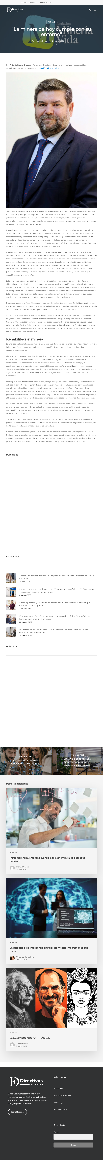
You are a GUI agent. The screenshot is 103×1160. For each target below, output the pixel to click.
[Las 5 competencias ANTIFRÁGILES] (51, 1009)
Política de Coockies (62, 1095)
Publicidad (58, 1088)
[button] (95, 10)
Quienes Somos (45, 2)
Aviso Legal (59, 1102)
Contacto (23, 2)
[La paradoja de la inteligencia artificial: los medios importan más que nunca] (51, 921)
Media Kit (33, 2)
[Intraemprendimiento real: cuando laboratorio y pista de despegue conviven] (51, 831)
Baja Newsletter (60, 1109)
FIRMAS (51, 22)
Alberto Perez (41, 41)
